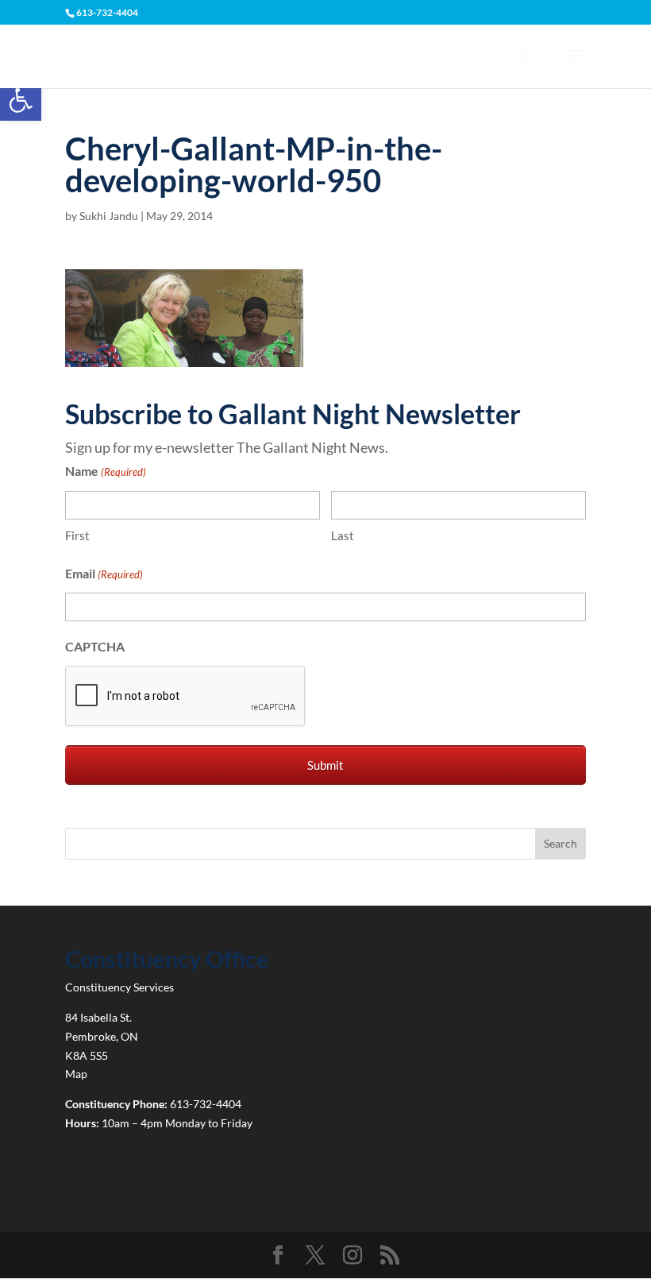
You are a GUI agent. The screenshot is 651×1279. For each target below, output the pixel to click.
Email (104, 573)
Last (342, 535)
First (77, 535)
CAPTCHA (95, 646)
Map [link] (76, 1073)
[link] (20, 100)
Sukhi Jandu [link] (108, 215)
